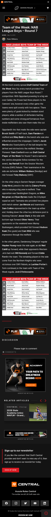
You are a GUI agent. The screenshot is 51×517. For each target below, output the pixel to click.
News (4, 35)
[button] (40, 400)
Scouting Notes (13, 407)
